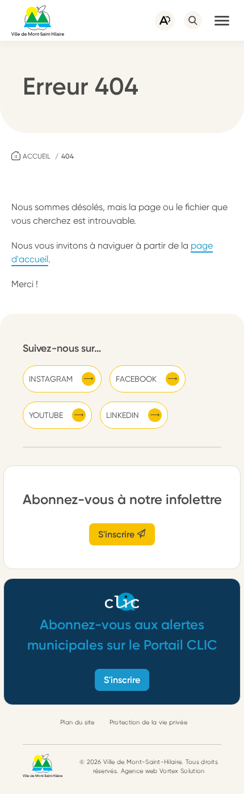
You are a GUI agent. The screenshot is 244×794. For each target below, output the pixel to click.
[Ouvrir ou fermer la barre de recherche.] (193, 20)
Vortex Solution (182, 771)
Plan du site (77, 722)
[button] (222, 20)
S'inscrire (117, 534)
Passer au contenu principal (56, 5)
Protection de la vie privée (148, 722)
